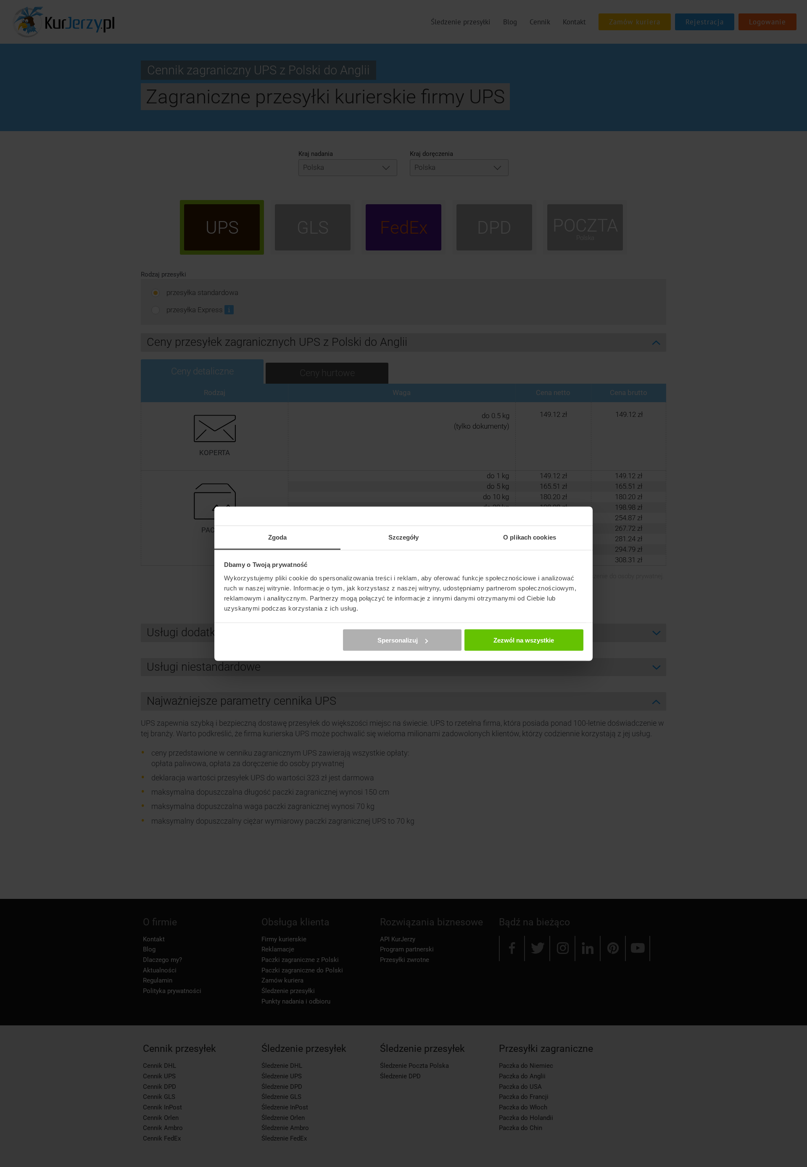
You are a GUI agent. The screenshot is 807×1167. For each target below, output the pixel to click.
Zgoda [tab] (277, 536)
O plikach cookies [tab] (529, 536)
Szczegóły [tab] (403, 536)
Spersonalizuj (397, 640)
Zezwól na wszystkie (523, 640)
